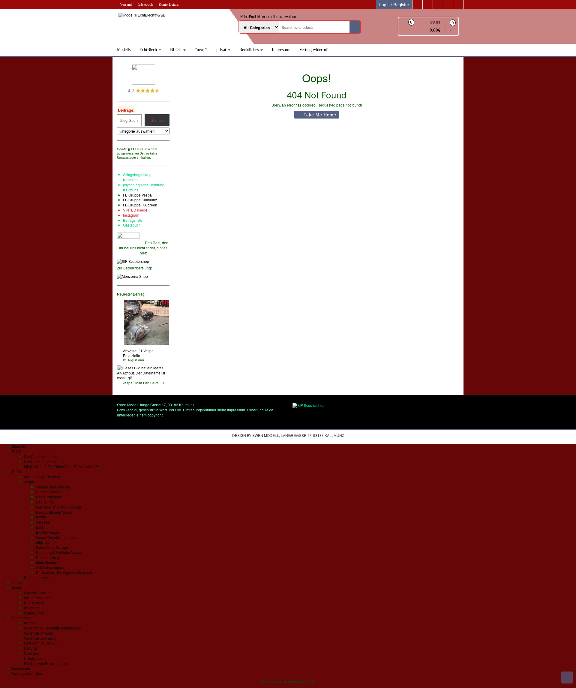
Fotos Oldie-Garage (52, 547)
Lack (40, 527)
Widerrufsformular (38, 632)
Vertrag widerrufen (315, 49)
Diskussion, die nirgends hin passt (64, 572)
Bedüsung (44, 501)
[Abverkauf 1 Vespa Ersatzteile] (146, 322)
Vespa (29, 481)
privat (221, 49)
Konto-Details (169, 4)
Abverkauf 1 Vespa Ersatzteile (138, 353)
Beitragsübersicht (38, 577)
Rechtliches (249, 49)
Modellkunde (46, 562)
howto (41, 516)
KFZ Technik (34, 602)
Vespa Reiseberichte (53, 486)
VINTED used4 (135, 209)
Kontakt (30, 622)
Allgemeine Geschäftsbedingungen (53, 627)
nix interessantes (38, 597)
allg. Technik (46, 542)
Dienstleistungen (50, 491)
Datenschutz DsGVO (40, 642)
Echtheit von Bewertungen (45, 663)
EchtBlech (149, 49)
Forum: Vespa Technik (42, 476)
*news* (201, 49)
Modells (123, 49)
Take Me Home (319, 115)
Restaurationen (48, 496)
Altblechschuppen (50, 567)
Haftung (30, 647)
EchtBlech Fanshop (40, 461)
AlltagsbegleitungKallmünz (137, 177)
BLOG (176, 49)
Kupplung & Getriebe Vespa (58, 552)
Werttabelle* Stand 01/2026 (58, 506)
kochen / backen (37, 592)
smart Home (34, 612)
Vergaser (43, 521)
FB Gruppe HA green (140, 204)
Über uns (31, 653)
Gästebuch (145, 4)
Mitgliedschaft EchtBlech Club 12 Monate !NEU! (62, 466)
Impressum (281, 49)
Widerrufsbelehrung (40, 638)
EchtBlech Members (40, 456)
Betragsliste (132, 220)
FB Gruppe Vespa (137, 194)
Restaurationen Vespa (54, 512)
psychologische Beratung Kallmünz (143, 187)
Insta (127, 215)
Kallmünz (31, 607)
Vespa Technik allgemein (56, 537)
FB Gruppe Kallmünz (140, 199)
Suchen (157, 120)
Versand (126, 4)
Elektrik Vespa (47, 532)
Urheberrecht (35, 658)
